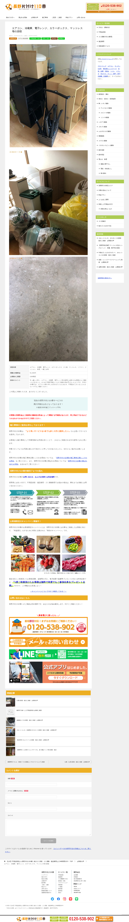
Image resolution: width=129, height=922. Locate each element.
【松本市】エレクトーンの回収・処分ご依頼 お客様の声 (33, 740)
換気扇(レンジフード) (110, 69)
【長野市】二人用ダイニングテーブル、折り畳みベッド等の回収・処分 (37, 750)
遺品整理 (101, 41)
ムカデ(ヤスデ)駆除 (105, 131)
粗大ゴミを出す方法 (105, 226)
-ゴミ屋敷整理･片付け (63, 878)
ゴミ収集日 (102, 221)
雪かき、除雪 (103, 159)
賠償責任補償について (47, 890)
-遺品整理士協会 (77, 892)
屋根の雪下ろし (105, 164)
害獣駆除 (101, 136)
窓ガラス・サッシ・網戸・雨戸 (110, 74)
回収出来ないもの (106, 209)
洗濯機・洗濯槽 (103, 76)
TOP (39, 861)
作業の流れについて (105, 190)
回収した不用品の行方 (106, 204)
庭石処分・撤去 (103, 94)
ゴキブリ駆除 (103, 127)
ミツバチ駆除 (105, 117)
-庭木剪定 (60, 890)
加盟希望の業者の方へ (105, 278)
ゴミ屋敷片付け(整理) (105, 36)
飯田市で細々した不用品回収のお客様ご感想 (29, 710)
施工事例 (45, 17)
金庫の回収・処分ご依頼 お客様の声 (111, 267)
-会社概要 (76, 874)
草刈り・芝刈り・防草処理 (107, 99)
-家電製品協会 (77, 890)
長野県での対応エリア (106, 185)
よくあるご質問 (103, 199)
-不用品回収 (60, 874)
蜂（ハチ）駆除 (103, 103)
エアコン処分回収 (23, 38)
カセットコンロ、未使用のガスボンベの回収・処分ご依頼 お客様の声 (37, 730)
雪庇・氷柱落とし (106, 168)
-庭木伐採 (60, 888)
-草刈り (59, 892)
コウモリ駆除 (103, 141)
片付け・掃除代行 (104, 27)
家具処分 (54, 38)
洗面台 (107, 71)
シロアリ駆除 (103, 122)
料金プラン (69, 17)
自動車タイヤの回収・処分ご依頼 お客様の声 (30, 720)
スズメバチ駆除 (105, 113)
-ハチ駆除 (60, 886)
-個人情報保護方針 (78, 878)
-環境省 (75, 886)
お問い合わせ (81, 17)
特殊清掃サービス (104, 46)
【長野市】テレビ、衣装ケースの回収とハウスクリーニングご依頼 (26, 762)
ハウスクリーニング (107, 59)
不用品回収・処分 (35, 38)
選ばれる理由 (23, 17)
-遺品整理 (60, 876)
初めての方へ (10, 17)
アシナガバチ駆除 (106, 108)
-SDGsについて (77, 888)
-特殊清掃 (60, 884)
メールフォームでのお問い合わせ (105, 11)
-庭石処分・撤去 (61, 880)
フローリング (102, 66)
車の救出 (103, 173)
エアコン (110, 66)
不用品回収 (102, 32)
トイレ (112, 71)
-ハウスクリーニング (62, 882)
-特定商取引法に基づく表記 (80, 880)
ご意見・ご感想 (57, 17)
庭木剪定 (101, 154)
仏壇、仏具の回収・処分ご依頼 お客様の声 (77, 762)
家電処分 (61, 38)
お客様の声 (34, 17)
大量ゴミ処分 (46, 38)
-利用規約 (76, 876)
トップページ (45, 874)
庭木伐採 (101, 150)
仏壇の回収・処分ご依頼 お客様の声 (27, 700)
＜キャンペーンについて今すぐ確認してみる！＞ (48, 591)
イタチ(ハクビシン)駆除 (106, 145)
